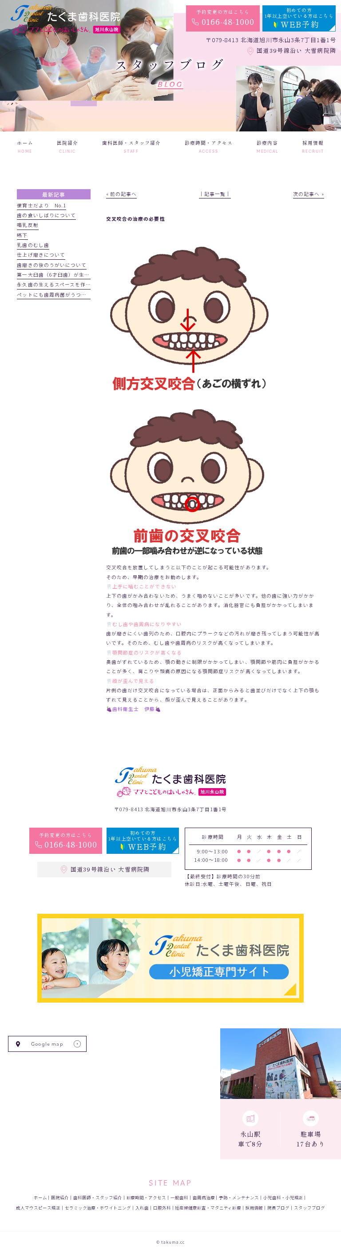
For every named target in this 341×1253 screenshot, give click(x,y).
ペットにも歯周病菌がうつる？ (54, 294)
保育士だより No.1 (41, 205)
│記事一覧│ (215, 193)
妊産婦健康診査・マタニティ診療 (208, 1208)
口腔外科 (162, 1208)
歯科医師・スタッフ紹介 (97, 1197)
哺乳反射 (27, 225)
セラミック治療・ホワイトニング (98, 1208)
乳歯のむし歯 (33, 245)
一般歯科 (179, 1197)
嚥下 (22, 235)
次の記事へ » (308, 193)
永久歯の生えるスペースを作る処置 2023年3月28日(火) (86, 284)
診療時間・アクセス (147, 1197)
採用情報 (254, 1208)
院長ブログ (278, 1208)
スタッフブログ (309, 1208)
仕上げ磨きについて (41, 254)
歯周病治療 (204, 1197)
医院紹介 (60, 1197)
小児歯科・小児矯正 (283, 1197)
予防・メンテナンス (239, 1197)
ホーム (40, 1197)
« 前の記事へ (121, 193)
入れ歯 (142, 1208)
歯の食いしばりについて (46, 215)
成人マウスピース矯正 (38, 1208)
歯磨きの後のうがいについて (52, 265)
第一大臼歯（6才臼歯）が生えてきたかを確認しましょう (85, 274)
